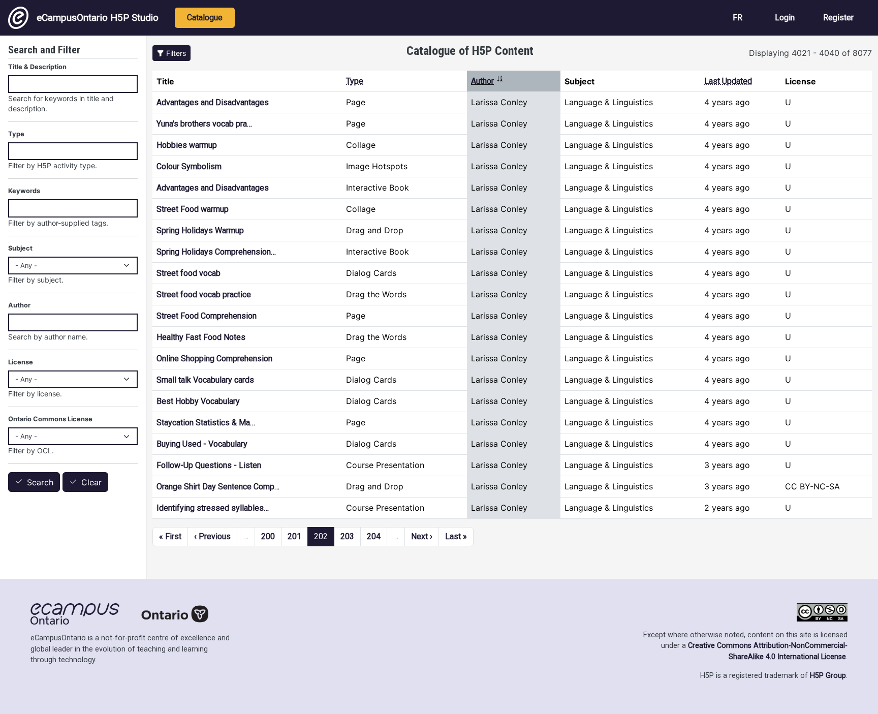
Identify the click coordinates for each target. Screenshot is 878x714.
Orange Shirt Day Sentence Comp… (217, 486)
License (20, 362)
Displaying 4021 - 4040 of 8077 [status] (810, 53)
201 (294, 536)
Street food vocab (188, 273)
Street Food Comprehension (206, 316)
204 (374, 536)
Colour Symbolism (189, 166)
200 (268, 536)
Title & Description (37, 67)
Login (785, 17)
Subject (20, 248)
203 (347, 536)
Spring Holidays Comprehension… (216, 252)
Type (354, 81)
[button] (171, 53)
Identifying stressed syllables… (212, 508)
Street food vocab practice (203, 294)
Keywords (24, 191)
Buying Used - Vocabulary (201, 444)
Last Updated (728, 81)
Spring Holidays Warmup (200, 230)
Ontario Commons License (50, 419)
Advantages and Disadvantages (212, 102)
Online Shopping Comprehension (214, 358)
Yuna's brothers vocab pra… (204, 124)
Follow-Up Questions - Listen (208, 465)
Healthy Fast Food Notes (200, 337)
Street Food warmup (192, 209)
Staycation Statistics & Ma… (205, 422)
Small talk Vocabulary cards (205, 380)
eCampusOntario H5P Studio (98, 17)
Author (487, 81)
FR (737, 17)
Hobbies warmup (186, 145)
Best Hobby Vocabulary (198, 401)
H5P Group (828, 675)
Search (40, 482)
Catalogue (205, 17)
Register (838, 17)
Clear (91, 482)
